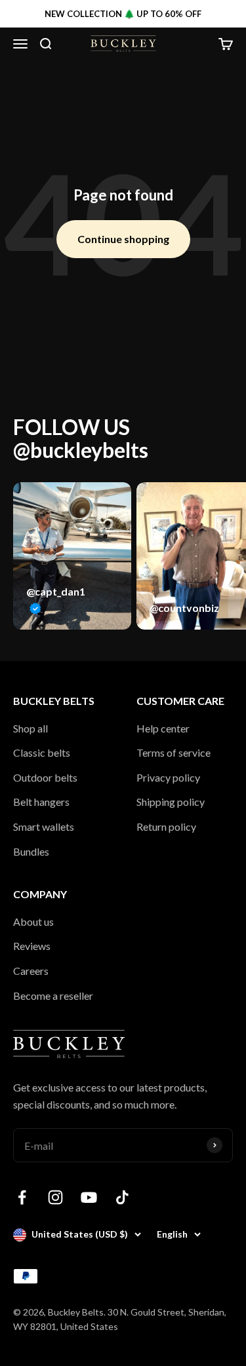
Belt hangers (41, 801)
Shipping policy (170, 801)
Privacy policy (168, 777)
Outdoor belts (45, 777)
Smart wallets (43, 826)
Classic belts (41, 752)
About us (33, 921)
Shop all (30, 728)
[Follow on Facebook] (22, 1197)
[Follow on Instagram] (55, 1197)
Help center (163, 728)
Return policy (166, 826)
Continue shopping (123, 239)
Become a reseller (53, 995)
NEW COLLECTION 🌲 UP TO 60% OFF (123, 14)
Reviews (32, 945)
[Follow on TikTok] (122, 1197)
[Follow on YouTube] (89, 1197)
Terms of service (173, 752)
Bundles (31, 851)
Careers (31, 970)
